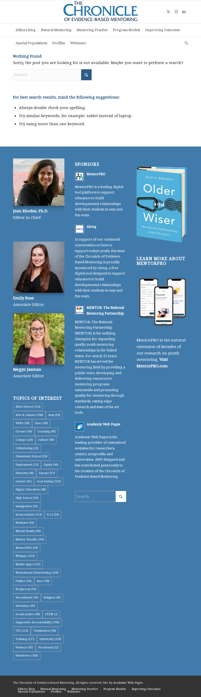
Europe (47, 473)
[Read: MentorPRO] (79, 176)
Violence (24, 647)
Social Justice (27, 614)
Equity (50, 464)
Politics (23, 581)
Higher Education (30, 489)
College (24, 440)
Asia (54, 415)
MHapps (25, 556)
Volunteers (26, 655)
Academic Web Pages (103, 424)
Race (43, 581)
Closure (23, 431)
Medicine (24, 522)
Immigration (26, 506)
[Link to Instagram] (176, 12)
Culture (46, 440)
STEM (51, 614)
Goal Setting (49, 481)
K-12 (53, 514)
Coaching (46, 431)
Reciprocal (25, 589)
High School (26, 498)
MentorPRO (26, 548)
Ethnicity (24, 473)
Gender (23, 481)
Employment (26, 464)
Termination (44, 630)
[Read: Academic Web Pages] (79, 426)
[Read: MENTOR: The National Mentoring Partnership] (79, 310)
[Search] (185, 43)
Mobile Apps (28, 564)
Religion (52, 597)
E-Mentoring (26, 448)
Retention (25, 606)
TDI (21, 630)
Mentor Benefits (29, 539)
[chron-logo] (100, 11)
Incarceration (28, 514)
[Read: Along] (79, 229)
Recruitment (26, 597)
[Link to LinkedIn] (184, 12)
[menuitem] (25, 30)
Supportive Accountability (37, 622)
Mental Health (28, 531)
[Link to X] (168, 12)
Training (25, 639)
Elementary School (31, 456)
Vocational (48, 647)
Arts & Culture (29, 415)
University (50, 639)
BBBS (22, 423)
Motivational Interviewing (36, 572)
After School (28, 406)
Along (91, 226)
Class (41, 423)
